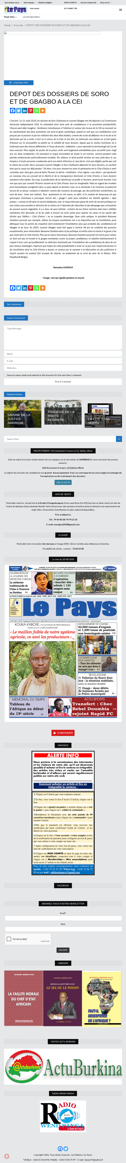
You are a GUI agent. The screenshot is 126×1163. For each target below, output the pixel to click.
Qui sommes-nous (12, 3)
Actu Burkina (10, 8)
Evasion (22, 8)
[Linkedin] (24, 110)
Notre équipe (29, 3)
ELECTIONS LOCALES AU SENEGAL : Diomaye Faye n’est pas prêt (49, 17)
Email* (63, 913)
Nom (63, 924)
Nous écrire (105, 3)
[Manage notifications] (6, 1156)
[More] (42, 110)
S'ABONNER (65, 732)
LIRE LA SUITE (63, 482)
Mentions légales (45, 3)
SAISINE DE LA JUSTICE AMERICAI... (18, 419)
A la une (18, 25)
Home (7, 25)
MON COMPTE (70, 3)
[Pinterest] (30, 110)
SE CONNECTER (70, 8)
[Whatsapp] (36, 110)
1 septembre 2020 (20, 83)
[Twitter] (18, 110)
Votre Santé (34, 8)
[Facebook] (12, 110)
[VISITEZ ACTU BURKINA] (63, 1067)
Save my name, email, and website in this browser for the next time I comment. (44, 375)
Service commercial (88, 3)
